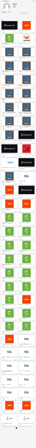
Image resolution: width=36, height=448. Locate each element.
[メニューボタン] (1, 1)
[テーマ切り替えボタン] (35, 1)
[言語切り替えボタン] (33, 1)
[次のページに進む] (19, 428)
